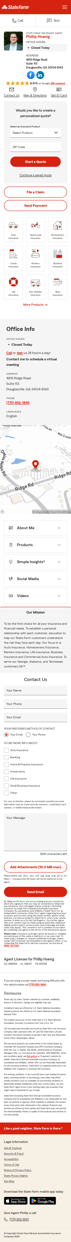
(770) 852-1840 (18, 402)
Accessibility (11, 1159)
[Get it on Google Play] (43, 1201)
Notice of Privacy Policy (17, 1170)
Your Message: (16, 817)
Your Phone (14, 704)
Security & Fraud (14, 1153)
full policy (32, 1056)
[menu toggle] (64, 7)
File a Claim (35, 192)
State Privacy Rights (16, 1175)
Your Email (13, 717)
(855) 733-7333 (11, 945)
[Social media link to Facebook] (31, 75)
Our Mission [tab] (35, 612)
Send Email (35, 892)
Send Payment (35, 205)
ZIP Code (19, 147)
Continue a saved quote (36, 175)
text (20, 353)
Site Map (9, 1181)
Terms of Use (11, 1164)
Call (9, 353)
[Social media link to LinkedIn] (40, 75)
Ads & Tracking (12, 1148)
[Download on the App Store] (16, 1201)
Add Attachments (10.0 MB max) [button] (35, 867)
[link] (18, 7)
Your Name (13, 690)
